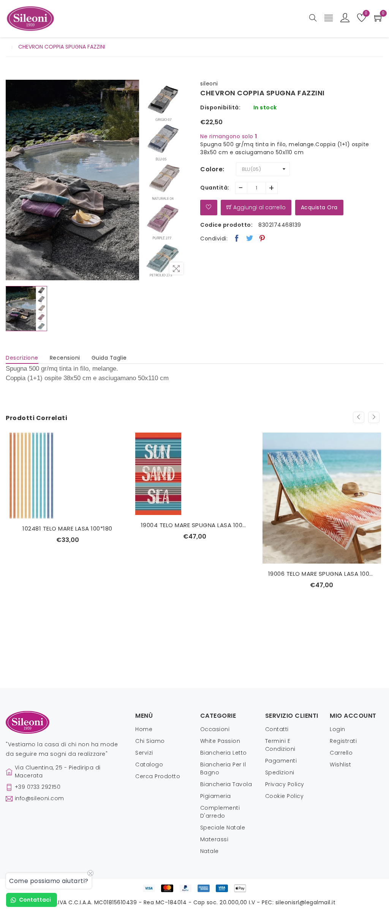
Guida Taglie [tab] (109, 358)
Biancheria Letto (223, 753)
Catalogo (149, 764)
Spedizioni (279, 772)
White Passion (220, 741)
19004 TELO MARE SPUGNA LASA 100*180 (194, 525)
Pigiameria (215, 796)
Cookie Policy (284, 796)
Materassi (214, 839)
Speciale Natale (222, 827)
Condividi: (214, 238)
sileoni (209, 83)
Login (337, 729)
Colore (211, 169)
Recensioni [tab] (65, 358)
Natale (209, 851)
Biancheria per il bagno (223, 768)
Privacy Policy (284, 784)
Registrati (343, 741)
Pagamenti (281, 761)
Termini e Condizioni (280, 745)
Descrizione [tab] (22, 358)
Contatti (277, 729)
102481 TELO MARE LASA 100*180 (67, 528)
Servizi (144, 753)
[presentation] (358, 417)
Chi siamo (150, 741)
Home (143, 729)
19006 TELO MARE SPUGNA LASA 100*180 (322, 574)
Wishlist (340, 764)
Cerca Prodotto (157, 776)
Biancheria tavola (226, 784)
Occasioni (215, 729)
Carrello (341, 753)
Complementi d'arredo (220, 812)
